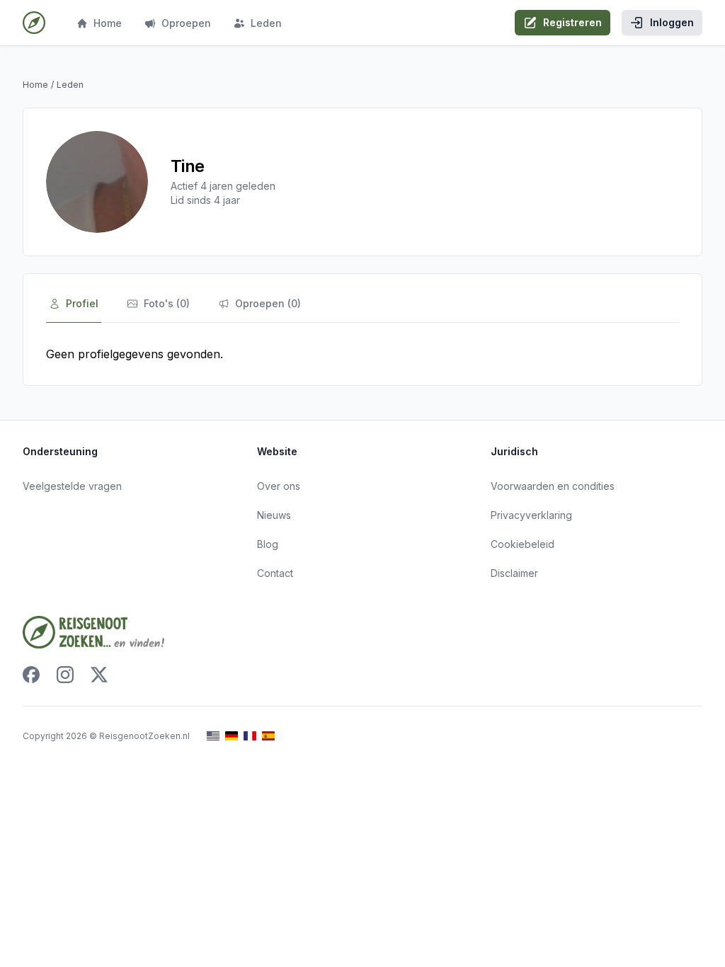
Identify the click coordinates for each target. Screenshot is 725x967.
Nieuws (274, 515)
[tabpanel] (362, 353)
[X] (99, 674)
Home (107, 23)
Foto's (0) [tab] (167, 303)
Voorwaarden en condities (553, 486)
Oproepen (186, 23)
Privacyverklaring (531, 515)
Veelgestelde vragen (72, 486)
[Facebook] (31, 674)
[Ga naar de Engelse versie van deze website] (213, 735)
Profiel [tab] (82, 303)
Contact (275, 573)
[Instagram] (65, 674)
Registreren (572, 22)
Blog (267, 544)
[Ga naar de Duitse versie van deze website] (231, 735)
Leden (266, 23)
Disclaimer (514, 573)
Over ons (278, 486)
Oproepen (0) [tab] (268, 303)
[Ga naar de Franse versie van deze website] (250, 735)
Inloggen (672, 22)
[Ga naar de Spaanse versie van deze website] (268, 735)
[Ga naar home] (34, 22)
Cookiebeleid (522, 544)
